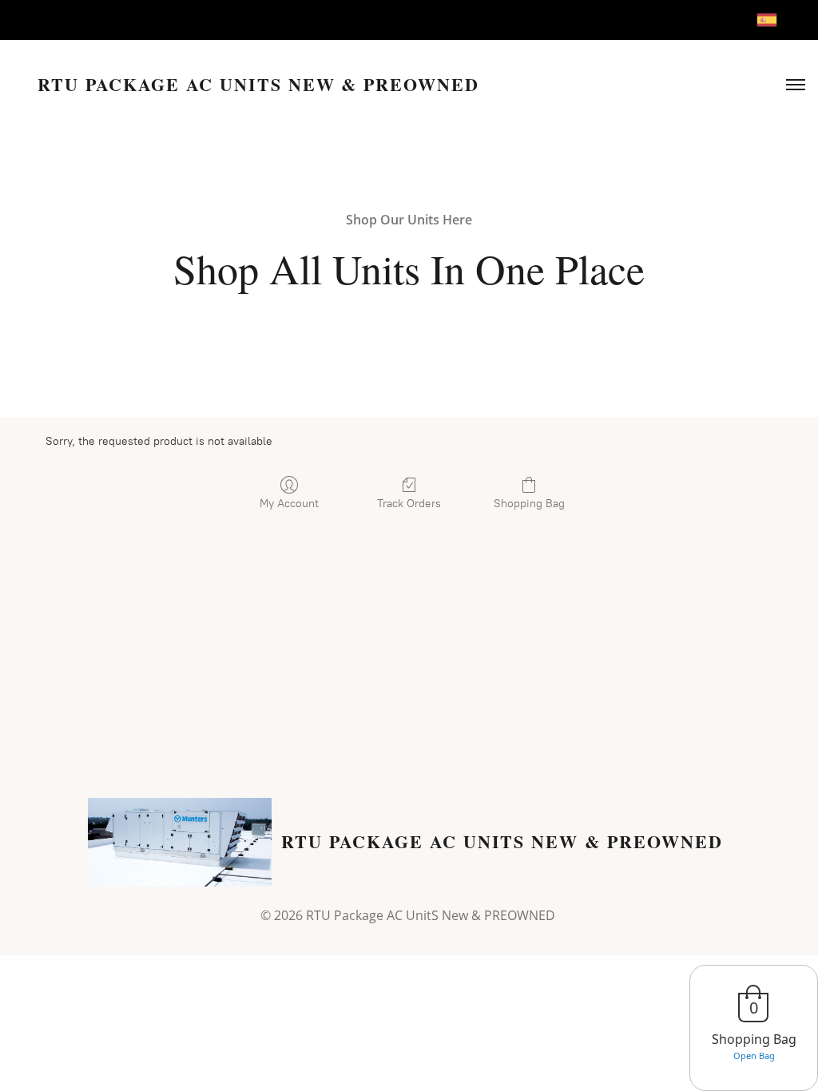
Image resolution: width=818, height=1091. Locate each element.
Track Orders (409, 503)
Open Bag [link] (754, 1055)
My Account (289, 503)
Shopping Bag (529, 503)
